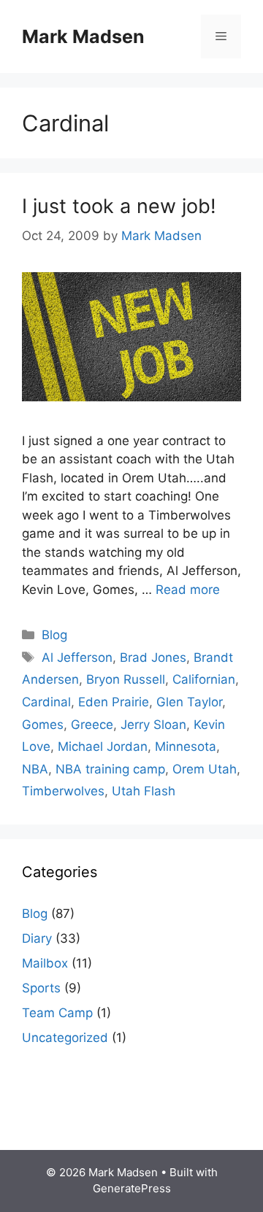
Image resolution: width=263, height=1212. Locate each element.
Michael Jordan (103, 746)
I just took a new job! (119, 206)
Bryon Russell (125, 679)
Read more (188, 589)
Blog (54, 635)
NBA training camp (110, 769)
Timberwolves (63, 791)
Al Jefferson (77, 657)
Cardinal (46, 702)
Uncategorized (65, 1037)
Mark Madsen (83, 36)
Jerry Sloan (153, 724)
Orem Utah (204, 769)
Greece (92, 724)
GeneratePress (132, 1188)
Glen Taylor (189, 702)
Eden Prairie (113, 702)
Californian (203, 679)
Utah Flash (143, 791)
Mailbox (45, 963)
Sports (41, 988)
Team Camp (57, 1013)
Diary (37, 938)
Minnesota (185, 746)
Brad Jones (153, 657)
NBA (35, 769)
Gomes (43, 724)
